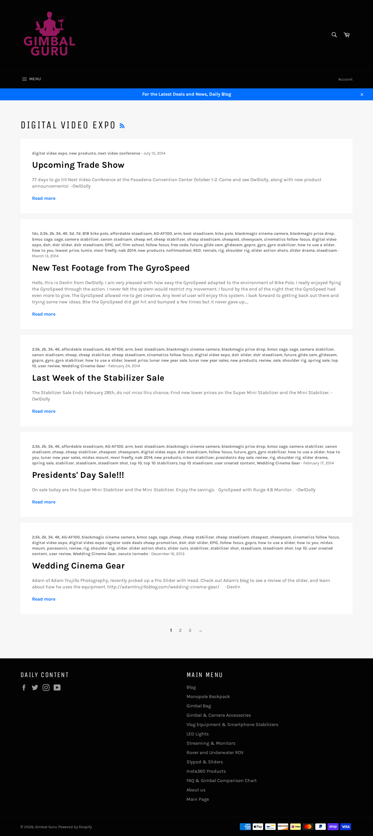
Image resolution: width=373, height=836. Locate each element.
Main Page (197, 799)
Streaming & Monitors (210, 743)
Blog (191, 687)
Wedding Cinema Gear (78, 565)
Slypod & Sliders (204, 762)
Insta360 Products (206, 771)
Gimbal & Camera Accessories (218, 715)
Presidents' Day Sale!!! (78, 475)
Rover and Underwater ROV (215, 752)
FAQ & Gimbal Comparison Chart (221, 780)
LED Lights (197, 734)
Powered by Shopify (75, 827)
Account (345, 79)
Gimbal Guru (46, 827)
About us (195, 790)
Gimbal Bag (198, 706)
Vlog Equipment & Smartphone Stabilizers (232, 724)
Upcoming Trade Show (78, 165)
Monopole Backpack (208, 696)
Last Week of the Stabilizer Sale (98, 377)
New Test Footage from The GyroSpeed (111, 268)
